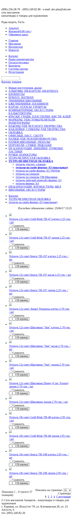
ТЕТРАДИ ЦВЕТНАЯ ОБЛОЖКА (30, 199)
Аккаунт (14, 28)
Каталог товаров (11, 81)
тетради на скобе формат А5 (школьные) (33, 202)
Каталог (13, 195)
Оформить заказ (18, 34)
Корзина (20, 31)
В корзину (22, 229)
